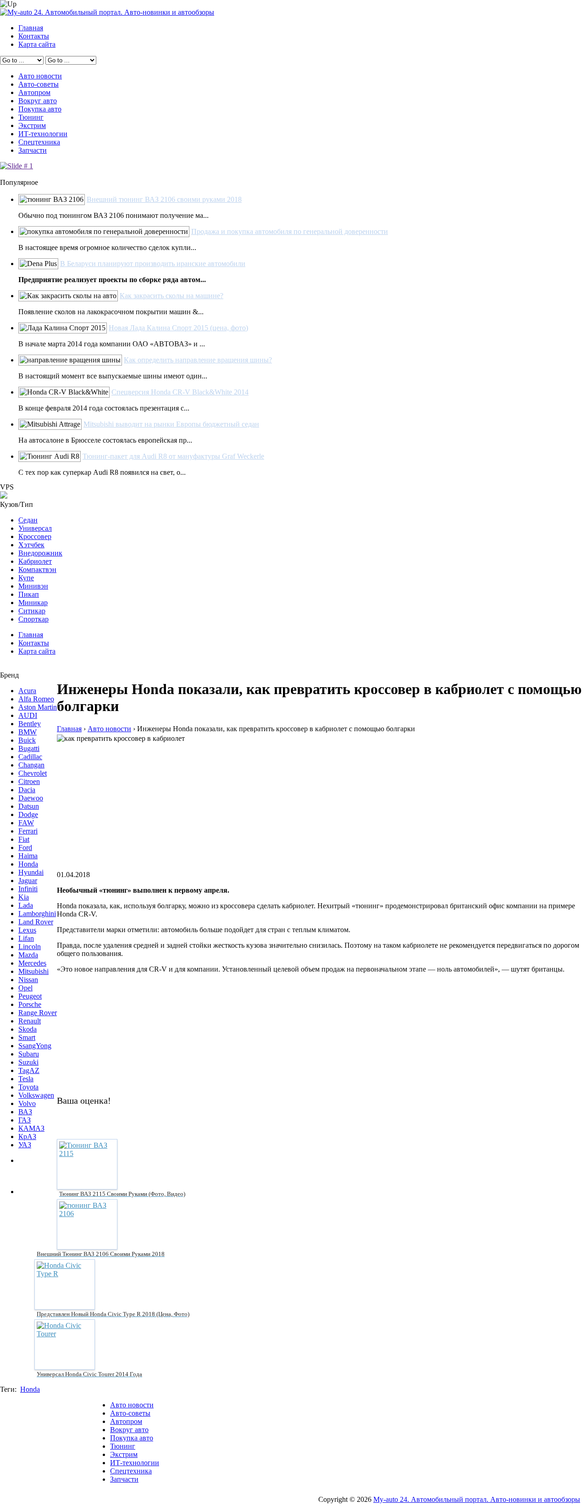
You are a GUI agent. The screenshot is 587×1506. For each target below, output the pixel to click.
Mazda (28, 955)
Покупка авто (39, 109)
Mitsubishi (33, 971)
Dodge (28, 814)
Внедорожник (40, 553)
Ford (25, 847)
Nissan (28, 980)
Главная (30, 28)
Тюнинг (31, 117)
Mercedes (32, 963)
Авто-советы (38, 84)
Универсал (35, 528)
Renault (29, 1021)
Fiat (23, 839)
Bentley (29, 724)
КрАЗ (27, 1136)
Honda (28, 864)
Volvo (27, 1103)
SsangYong (34, 1046)
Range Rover (37, 1013)
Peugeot (30, 996)
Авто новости (40, 76)
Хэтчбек (31, 545)
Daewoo (30, 798)
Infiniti (28, 889)
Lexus (27, 930)
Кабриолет (35, 561)
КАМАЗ (31, 1128)
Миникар (33, 602)
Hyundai (31, 872)
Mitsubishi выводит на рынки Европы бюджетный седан (171, 424)
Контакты (33, 36)
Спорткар (33, 619)
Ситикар (31, 611)
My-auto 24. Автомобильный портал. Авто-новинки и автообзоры (476, 1499)
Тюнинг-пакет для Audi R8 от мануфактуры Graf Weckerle (173, 456)
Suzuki (28, 1062)
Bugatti (28, 748)
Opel (25, 988)
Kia (23, 897)
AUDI (27, 715)
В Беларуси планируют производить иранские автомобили (152, 263)
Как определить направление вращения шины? (198, 360)
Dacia (26, 790)
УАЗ (24, 1145)
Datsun (28, 806)
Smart (26, 1037)
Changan (31, 765)
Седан (28, 520)
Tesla (25, 1079)
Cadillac (30, 757)
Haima (28, 856)
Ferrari (28, 831)
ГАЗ (24, 1120)
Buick (27, 740)
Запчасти (32, 150)
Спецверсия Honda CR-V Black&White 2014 (180, 392)
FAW (26, 823)
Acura (27, 691)
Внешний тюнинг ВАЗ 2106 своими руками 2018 (164, 199)
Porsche (29, 1004)
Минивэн (33, 586)
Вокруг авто (37, 101)
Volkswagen (36, 1095)
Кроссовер (34, 536)
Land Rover (35, 922)
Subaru (28, 1054)
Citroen (29, 781)
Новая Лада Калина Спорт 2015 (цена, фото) (178, 328)
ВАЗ (25, 1112)
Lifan (26, 938)
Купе (26, 578)
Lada (25, 905)
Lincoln (29, 946)
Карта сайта (36, 44)
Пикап (28, 594)
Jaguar (27, 880)
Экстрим (32, 125)
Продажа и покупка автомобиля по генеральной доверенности (289, 231)
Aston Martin (37, 707)
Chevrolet (32, 773)
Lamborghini (37, 913)
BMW (27, 732)
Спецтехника (39, 142)
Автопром (34, 92)
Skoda (27, 1029)
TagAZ (28, 1070)
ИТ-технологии (42, 134)
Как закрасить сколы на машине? (171, 296)
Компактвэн (37, 569)
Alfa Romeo (36, 699)
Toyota (28, 1087)
